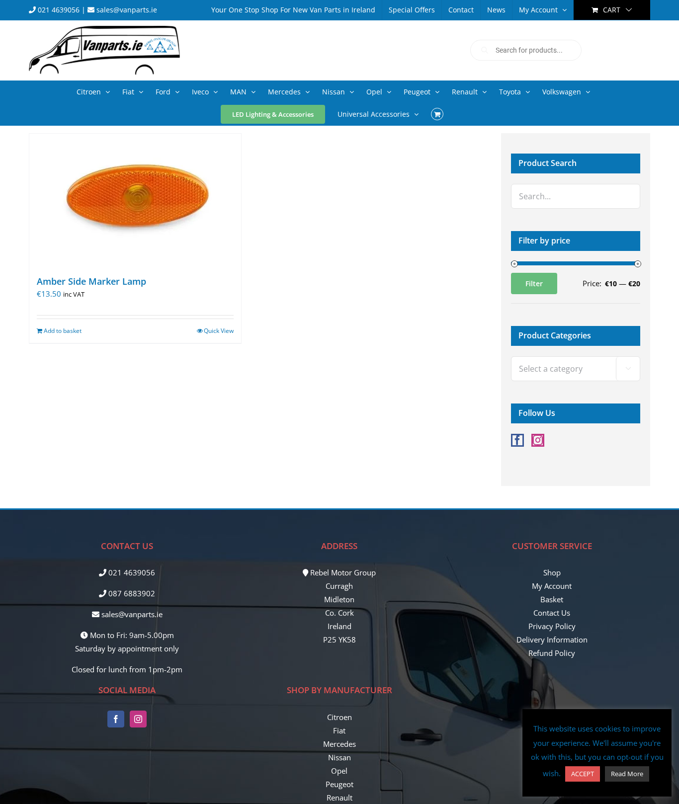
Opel (339, 771)
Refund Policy (551, 653)
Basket (551, 599)
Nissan (339, 757)
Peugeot (339, 784)
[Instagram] (537, 440)
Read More (627, 773)
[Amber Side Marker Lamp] (135, 200)
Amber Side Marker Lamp (91, 281)
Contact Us (551, 613)
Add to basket (63, 330)
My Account (552, 586)
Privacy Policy (552, 626)
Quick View (219, 330)
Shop (552, 572)
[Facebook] (517, 440)
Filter (534, 283)
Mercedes (339, 744)
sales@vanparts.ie (125, 9)
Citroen (339, 717)
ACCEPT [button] (582, 773)
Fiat (339, 730)
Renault (339, 798)
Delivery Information (552, 639)
